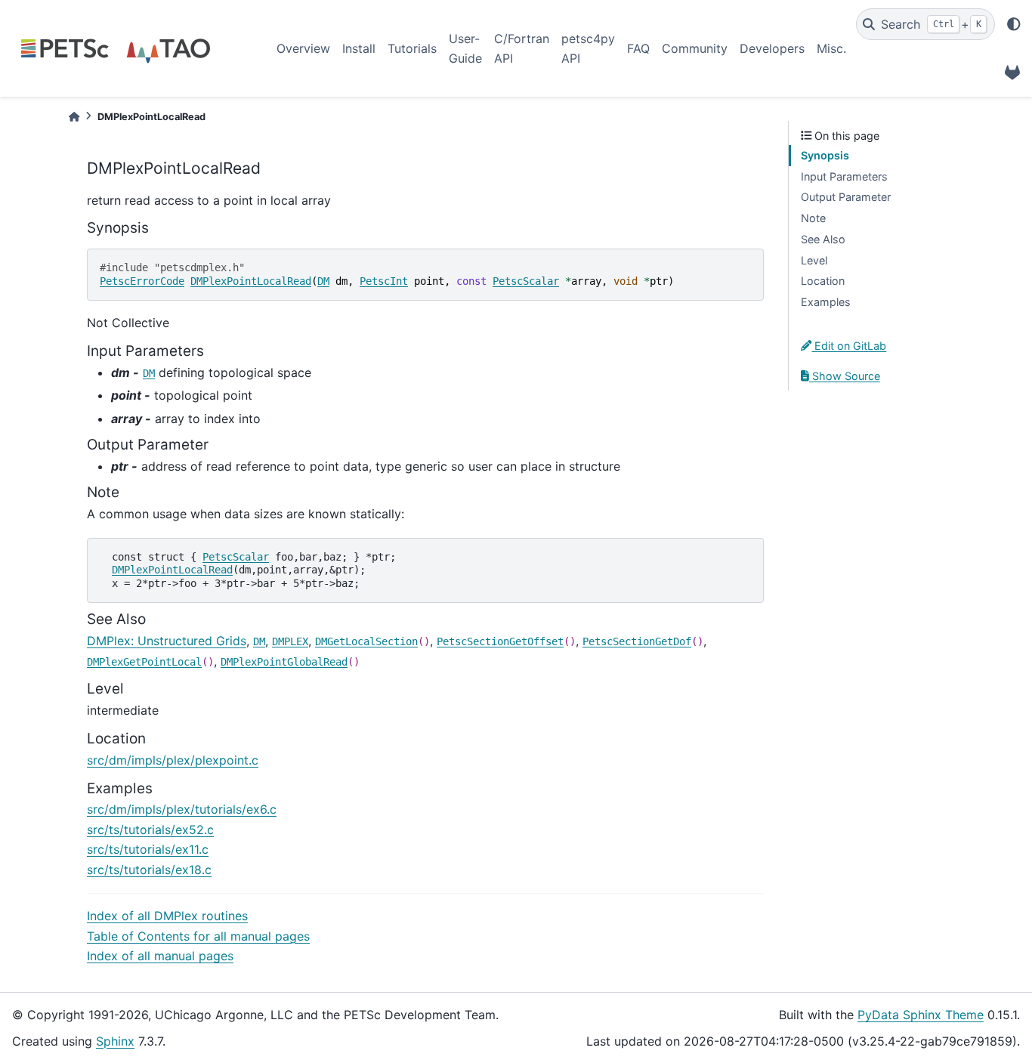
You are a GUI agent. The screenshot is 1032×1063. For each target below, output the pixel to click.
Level (814, 260)
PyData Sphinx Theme (920, 1014)
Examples (826, 301)
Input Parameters (844, 176)
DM (323, 281)
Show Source (844, 375)
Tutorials (412, 48)
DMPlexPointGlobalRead (284, 662)
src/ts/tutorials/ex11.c (148, 849)
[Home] (74, 117)
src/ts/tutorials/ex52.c (150, 829)
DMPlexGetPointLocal (144, 662)
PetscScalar (526, 281)
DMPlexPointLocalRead (250, 281)
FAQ (638, 48)
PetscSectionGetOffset (500, 641)
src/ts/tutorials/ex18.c (149, 869)
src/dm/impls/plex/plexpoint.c (172, 760)
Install (358, 48)
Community (695, 48)
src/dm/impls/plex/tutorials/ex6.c (182, 809)
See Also (823, 239)
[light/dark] (1014, 24)
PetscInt (384, 281)
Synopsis (825, 155)
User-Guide (465, 48)
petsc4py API (588, 48)
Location (823, 280)
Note (813, 218)
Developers (772, 48)
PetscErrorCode (142, 281)
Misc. (831, 48)
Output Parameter (846, 196)
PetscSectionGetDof (636, 641)
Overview (303, 48)
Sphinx (115, 1041)
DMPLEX (290, 641)
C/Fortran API (521, 48)
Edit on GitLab (848, 345)
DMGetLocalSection (366, 641)
